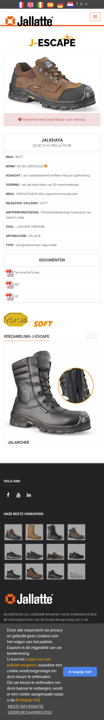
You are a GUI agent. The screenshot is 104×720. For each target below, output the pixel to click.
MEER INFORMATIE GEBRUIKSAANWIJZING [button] (30, 709)
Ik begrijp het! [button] (80, 672)
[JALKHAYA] (52, 83)
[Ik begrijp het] (27, 700)
